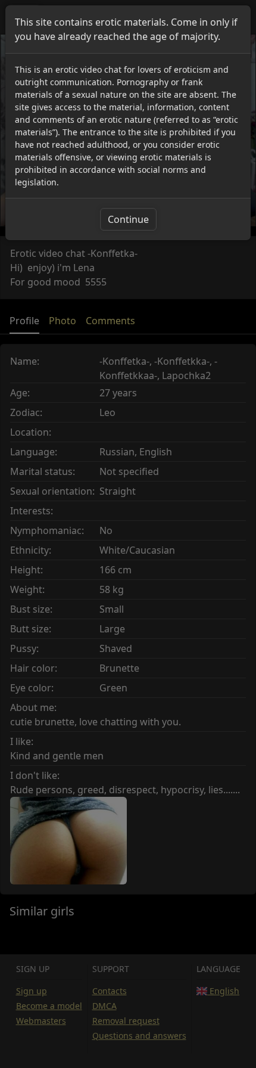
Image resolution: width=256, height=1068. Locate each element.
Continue (128, 219)
